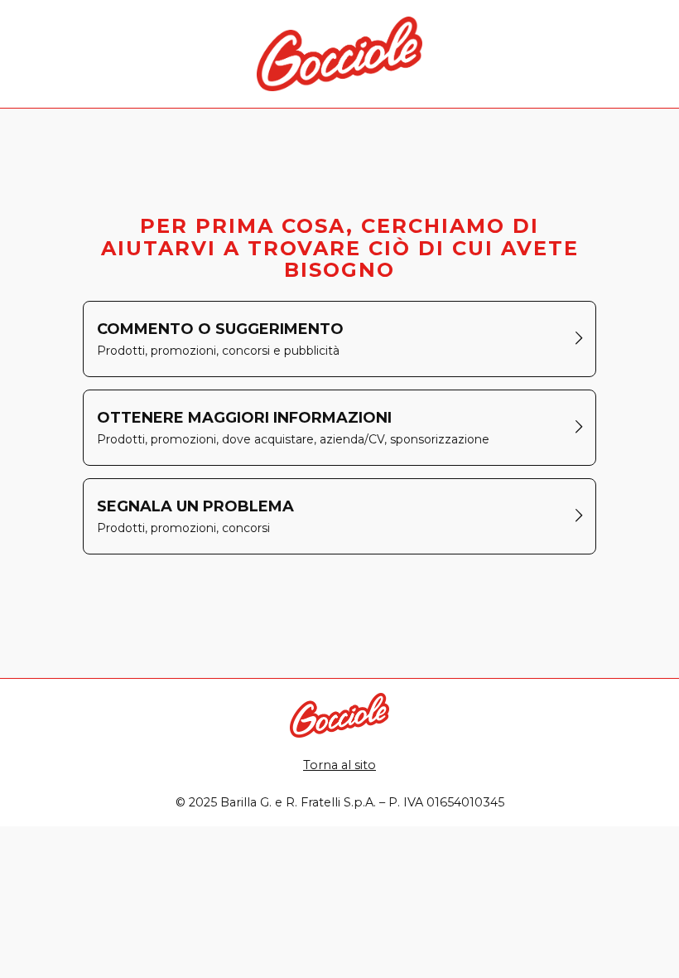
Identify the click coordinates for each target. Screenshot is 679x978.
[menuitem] (339, 339)
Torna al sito (339, 765)
